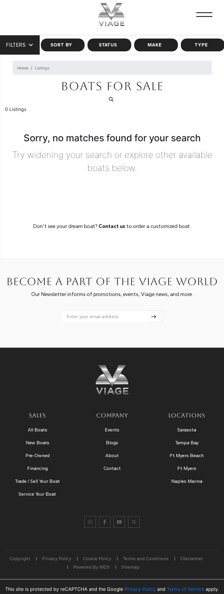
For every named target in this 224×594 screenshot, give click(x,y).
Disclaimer (191, 558)
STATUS (108, 45)
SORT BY (61, 45)
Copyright (20, 558)
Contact (112, 468)
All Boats (37, 430)
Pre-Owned (37, 455)
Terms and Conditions (146, 558)
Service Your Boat (37, 494)
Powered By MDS (91, 567)
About (112, 455)
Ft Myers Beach (187, 455)
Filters (16, 45)
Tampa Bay (187, 442)
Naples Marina (186, 481)
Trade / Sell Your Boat (37, 481)
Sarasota (186, 430)
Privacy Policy (56, 558)
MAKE (155, 45)
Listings (42, 67)
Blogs (112, 442)
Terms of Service (185, 589)
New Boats (37, 442)
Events (112, 430)
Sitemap (130, 567)
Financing (37, 468)
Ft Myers (186, 468)
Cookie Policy (97, 558)
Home (22, 67)
